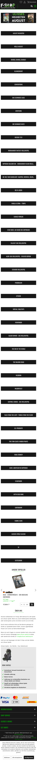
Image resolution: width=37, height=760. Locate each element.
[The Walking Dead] (18, 357)
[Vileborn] (18, 370)
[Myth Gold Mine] (18, 489)
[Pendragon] (18, 277)
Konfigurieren (29, 757)
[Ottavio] (18, 290)
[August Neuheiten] (18, 28)
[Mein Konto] (24, 2)
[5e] (18, 542)
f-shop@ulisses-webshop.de (24, 636)
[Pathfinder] (18, 317)
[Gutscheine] (18, 555)
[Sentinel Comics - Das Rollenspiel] (18, 396)
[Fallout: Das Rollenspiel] (18, 238)
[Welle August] (18, 41)
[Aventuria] (18, 105)
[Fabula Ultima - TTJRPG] (18, 198)
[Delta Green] (18, 185)
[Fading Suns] (18, 515)
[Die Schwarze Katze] (18, 119)
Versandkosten (18, 734)
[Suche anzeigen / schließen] (31, 6)
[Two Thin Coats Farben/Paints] (18, 436)
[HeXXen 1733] (18, 132)
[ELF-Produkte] (18, 423)
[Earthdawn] (18, 502)
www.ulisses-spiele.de (23, 634)
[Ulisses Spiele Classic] (18, 528)
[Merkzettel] (21, 2)
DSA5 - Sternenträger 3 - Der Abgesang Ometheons (15, 596)
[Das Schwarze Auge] (18, 92)
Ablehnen (7, 757)
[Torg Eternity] (18, 449)
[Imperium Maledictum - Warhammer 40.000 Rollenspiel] (18, 158)
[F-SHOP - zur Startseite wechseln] (8, 6)
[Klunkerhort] (18, 66)
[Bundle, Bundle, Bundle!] (18, 54)
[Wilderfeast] (18, 383)
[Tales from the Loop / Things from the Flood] (18, 409)
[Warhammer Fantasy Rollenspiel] (18, 145)
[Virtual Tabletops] (18, 304)
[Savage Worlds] (18, 211)
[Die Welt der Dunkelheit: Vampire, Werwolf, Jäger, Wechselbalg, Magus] (18, 171)
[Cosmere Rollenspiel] (18, 264)
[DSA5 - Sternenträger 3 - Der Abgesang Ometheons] (18, 581)
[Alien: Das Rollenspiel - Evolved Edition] (18, 251)
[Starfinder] (18, 476)
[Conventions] (18, 79)
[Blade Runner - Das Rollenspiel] (18, 330)
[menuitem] (21, 2)
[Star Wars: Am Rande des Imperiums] (18, 224)
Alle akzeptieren (17, 757)
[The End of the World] (18, 343)
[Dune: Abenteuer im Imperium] (18, 462)
